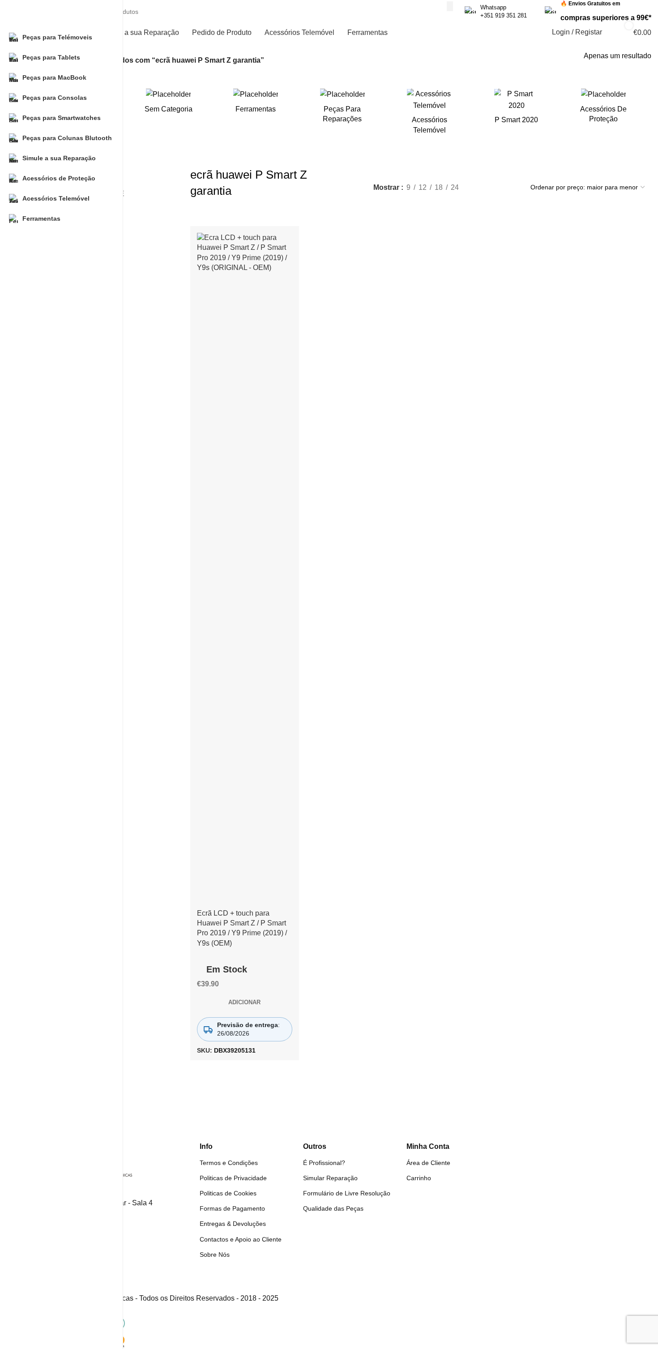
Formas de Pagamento (232, 1208)
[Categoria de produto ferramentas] (256, 104)
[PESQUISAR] (450, 6)
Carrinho (418, 1178)
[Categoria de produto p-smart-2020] (516, 109)
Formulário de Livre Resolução (346, 1193)
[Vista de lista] (476, 186)
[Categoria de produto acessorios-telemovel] (429, 114)
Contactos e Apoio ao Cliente (241, 1239)
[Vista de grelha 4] (509, 186)
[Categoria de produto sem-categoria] (168, 104)
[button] (244, 1002)
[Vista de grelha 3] (493, 186)
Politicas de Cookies (228, 1193)
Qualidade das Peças (333, 1208)
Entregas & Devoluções (233, 1223)
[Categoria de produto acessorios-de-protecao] (603, 108)
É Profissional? (324, 1162)
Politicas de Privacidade (233, 1178)
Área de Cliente (428, 1162)
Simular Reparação (330, 1178)
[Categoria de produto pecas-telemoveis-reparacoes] (342, 108)
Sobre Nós (215, 1254)
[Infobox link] (496, 12)
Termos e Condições (229, 1162)
